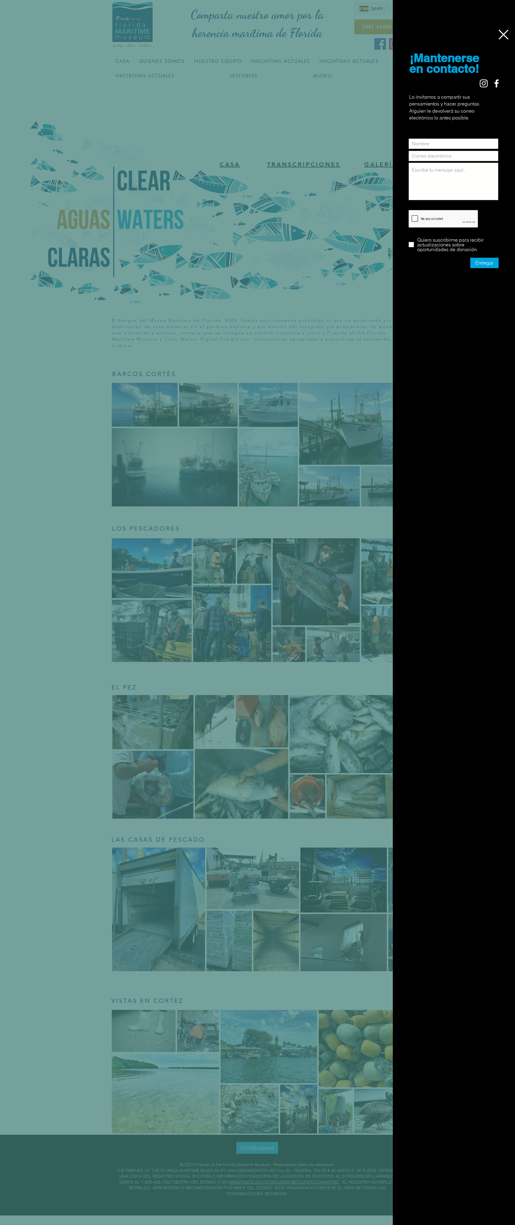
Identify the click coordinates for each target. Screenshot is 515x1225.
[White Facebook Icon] (496, 83)
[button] (503, 34)
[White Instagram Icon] (483, 83)
